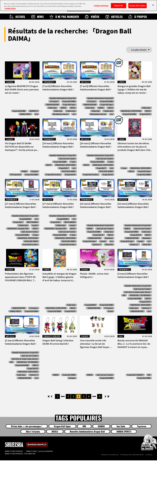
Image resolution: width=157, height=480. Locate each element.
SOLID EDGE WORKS (68, 171)
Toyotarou (141, 426)
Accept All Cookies (137, 5)
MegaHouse (109, 238)
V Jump (73, 162)
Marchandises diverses (60, 114)
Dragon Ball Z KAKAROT (135, 375)
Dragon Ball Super (69, 104)
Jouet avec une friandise (67, 158)
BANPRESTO (34, 111)
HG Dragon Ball (15, 174)
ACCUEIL (20, 16)
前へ (51, 396)
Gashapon (34, 171)
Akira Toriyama (33, 431)
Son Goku (121, 426)
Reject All (118, 5)
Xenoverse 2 (97, 244)
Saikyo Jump (52, 108)
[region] (78, 5)
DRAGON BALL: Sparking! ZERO (18, 228)
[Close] (153, 5)
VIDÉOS (95, 16)
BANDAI (63, 108)
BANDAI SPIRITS (25, 114)
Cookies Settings (101, 5)
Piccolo (110, 311)
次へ (105, 396)
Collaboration (70, 111)
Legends (35, 225)
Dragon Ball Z (63, 168)
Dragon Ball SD (145, 114)
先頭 (49, 396)
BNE (124, 295)
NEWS (40, 16)
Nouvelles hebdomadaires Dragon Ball (62, 98)
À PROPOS (140, 16)
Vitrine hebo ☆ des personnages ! (26, 426)
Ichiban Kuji (58, 111)
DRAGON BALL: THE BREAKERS (140, 295)
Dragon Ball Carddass (53, 174)
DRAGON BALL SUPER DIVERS (131, 111)
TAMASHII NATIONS (52, 104)
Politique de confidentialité (132, 454)
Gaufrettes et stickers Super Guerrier (137, 292)
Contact (148, 454)
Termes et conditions (110, 454)
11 (99, 396)
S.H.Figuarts (54, 101)
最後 (108, 396)
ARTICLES (117, 16)
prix (36, 114)
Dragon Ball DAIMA (19, 111)
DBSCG (72, 108)
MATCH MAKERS (32, 222)
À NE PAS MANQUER (67, 16)
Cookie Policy (10, 8)
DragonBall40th (25, 219)
